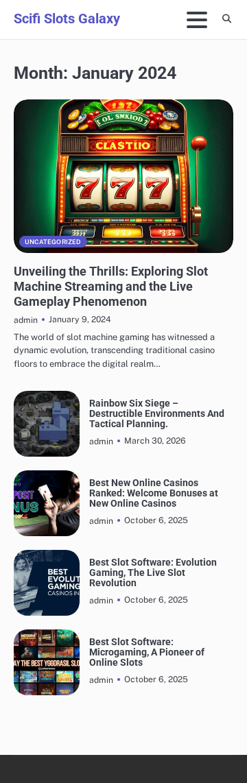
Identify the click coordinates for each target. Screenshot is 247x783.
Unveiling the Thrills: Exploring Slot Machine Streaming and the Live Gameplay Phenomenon (111, 286)
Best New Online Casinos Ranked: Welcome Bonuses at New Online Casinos (153, 493)
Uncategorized (53, 241)
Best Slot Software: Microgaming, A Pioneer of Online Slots (146, 652)
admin (26, 320)
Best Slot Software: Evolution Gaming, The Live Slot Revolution (153, 573)
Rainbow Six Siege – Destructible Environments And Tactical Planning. (156, 414)
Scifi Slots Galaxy (67, 18)
